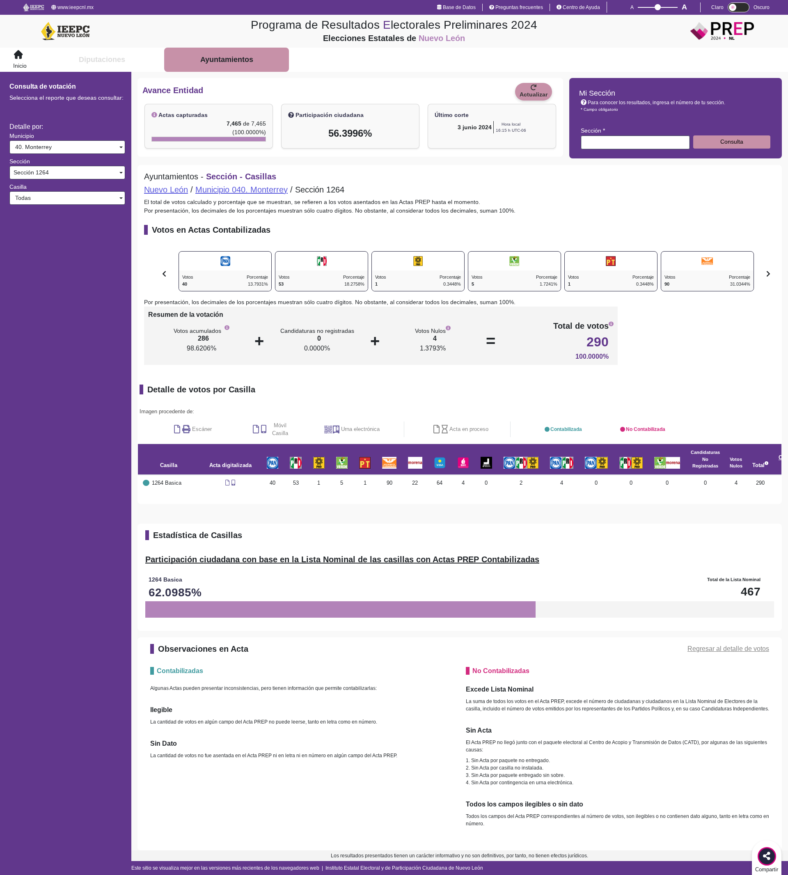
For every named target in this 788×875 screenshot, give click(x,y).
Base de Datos (459, 7)
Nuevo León (166, 189)
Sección (19, 161)
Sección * (593, 130)
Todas (21, 198)
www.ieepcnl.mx (75, 7)
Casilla (18, 186)
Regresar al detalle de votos (728, 648)
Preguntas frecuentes (518, 7)
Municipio (21, 136)
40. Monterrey (32, 147)
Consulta (731, 141)
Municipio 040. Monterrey (241, 189)
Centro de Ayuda (580, 7)
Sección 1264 (30, 172)
